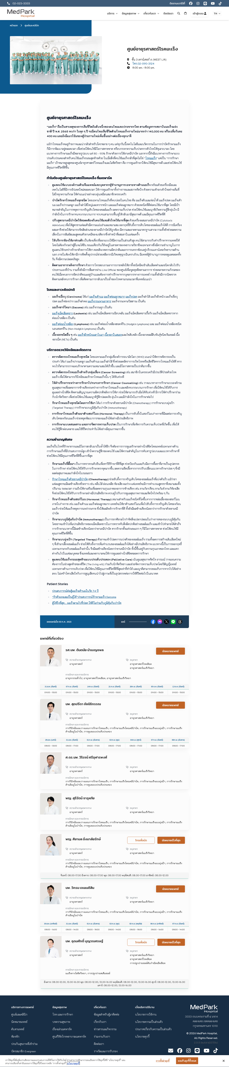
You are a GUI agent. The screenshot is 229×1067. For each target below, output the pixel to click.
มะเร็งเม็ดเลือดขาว (62, 313)
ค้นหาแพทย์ (17, 1029)
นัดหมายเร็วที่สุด (171, 840)
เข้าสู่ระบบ (198, 13)
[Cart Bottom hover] (185, 13)
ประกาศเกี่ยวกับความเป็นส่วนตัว (153, 1029)
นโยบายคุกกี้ (142, 1036)
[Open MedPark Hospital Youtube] (206, 1050)
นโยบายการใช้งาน (146, 1014)
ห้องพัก (15, 1036)
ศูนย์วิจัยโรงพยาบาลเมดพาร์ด (69, 1036)
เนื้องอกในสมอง (113, 334)
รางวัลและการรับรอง (106, 1051)
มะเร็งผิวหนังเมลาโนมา (91, 334)
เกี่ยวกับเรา (100, 1022)
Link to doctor (48, 647)
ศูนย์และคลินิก (32, 25)
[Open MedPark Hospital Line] (197, 1050)
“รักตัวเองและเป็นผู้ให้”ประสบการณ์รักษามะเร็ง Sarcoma (84, 597)
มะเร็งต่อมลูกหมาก (114, 296)
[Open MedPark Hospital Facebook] (179, 1050)
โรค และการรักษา (62, 1014)
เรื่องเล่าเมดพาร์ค (62, 1029)
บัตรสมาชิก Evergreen (23, 1051)
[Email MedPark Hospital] (170, 1050)
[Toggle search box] (178, 13)
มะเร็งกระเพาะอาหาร (99, 301)
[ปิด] (223, 1060)
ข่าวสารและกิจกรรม (105, 1029)
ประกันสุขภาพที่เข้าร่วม (24, 1044)
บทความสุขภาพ (61, 1022)
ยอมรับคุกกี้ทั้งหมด (187, 1060)
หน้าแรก (14, 25)
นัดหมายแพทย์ (170, 651)
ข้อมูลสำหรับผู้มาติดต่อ (106, 1014)
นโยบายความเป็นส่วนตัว (149, 1022)
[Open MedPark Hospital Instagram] (188, 1050)
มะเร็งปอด (131, 296)
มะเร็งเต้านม (96, 296)
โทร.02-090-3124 (143, 63)
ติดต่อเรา (99, 1044)
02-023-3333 (21, 3)
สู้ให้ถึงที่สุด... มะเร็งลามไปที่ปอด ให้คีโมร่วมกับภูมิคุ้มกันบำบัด (86, 603)
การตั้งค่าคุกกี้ (162, 1060)
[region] (114, 1061)
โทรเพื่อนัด (141, 840)
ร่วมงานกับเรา (102, 1036)
